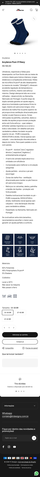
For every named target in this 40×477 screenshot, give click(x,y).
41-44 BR (7, 319)
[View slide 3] (21, 391)
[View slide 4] (24, 391)
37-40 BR (20, 312)
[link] (15, 416)
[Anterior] (3, 2)
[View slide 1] (16, 391)
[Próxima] (37, 2)
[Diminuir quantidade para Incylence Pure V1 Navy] (4, 327)
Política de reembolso (14, 467)
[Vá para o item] (15, 53)
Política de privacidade (13, 465)
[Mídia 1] (34, 19)
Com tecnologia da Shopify (27, 462)
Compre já (20, 342)
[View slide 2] (18, 391)
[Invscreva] (34, 438)
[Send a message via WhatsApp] (36, 473)
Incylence (6, 58)
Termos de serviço (26, 467)
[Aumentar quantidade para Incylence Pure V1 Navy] (13, 327)
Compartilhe (9, 348)
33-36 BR (7, 312)
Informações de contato (27, 465)
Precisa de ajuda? (31, 348)
